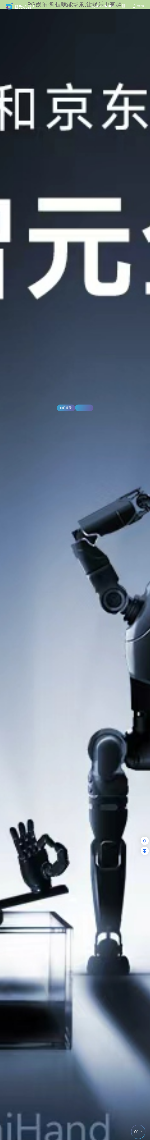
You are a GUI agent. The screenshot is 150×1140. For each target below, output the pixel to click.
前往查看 (66, 407)
